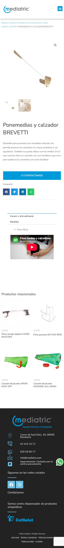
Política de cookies (28, 541)
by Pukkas (39, 541)
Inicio (4, 22)
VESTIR (13, 26)
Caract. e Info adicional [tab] (21, 216)
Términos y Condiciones (29, 537)
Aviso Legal (15, 537)
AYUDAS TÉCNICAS (18, 22)
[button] (60, 8)
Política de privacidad (46, 537)
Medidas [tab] (14, 221)
